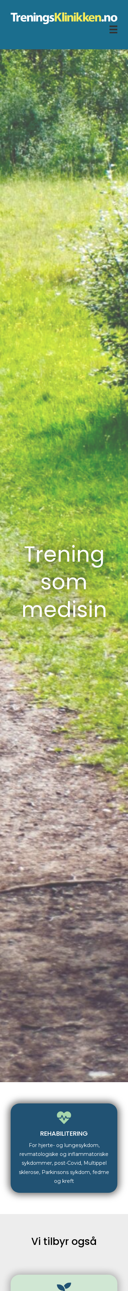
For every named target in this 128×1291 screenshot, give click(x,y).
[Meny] (113, 29)
